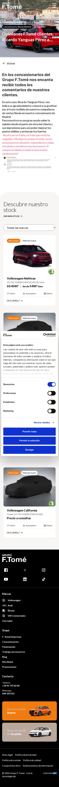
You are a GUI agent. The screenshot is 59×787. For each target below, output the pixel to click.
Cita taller (7, 620)
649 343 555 (8, 693)
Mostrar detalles (42, 422)
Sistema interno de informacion (38, 765)
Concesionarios (10, 641)
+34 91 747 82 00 (10, 685)
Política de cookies (11, 760)
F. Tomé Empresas (11, 636)
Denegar (29, 449)
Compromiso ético (11, 765)
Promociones (9, 666)
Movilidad (7, 661)
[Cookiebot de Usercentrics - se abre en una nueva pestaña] (43, 335)
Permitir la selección (29, 440)
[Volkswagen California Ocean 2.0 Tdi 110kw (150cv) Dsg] (29, 486)
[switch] (52, 393)
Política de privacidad (25, 754)
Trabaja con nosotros (13, 651)
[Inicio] (12, 6)
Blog (4, 656)
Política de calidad (32, 760)
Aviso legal (7, 754)
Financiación (8, 646)
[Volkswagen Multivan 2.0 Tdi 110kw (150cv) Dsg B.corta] (29, 254)
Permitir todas (29, 431)
